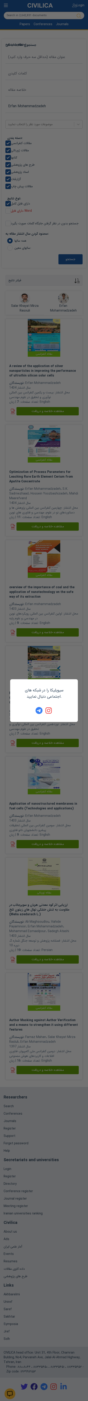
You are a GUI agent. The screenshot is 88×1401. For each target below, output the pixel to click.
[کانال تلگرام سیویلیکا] (39, 710)
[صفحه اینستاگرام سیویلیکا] (49, 710)
